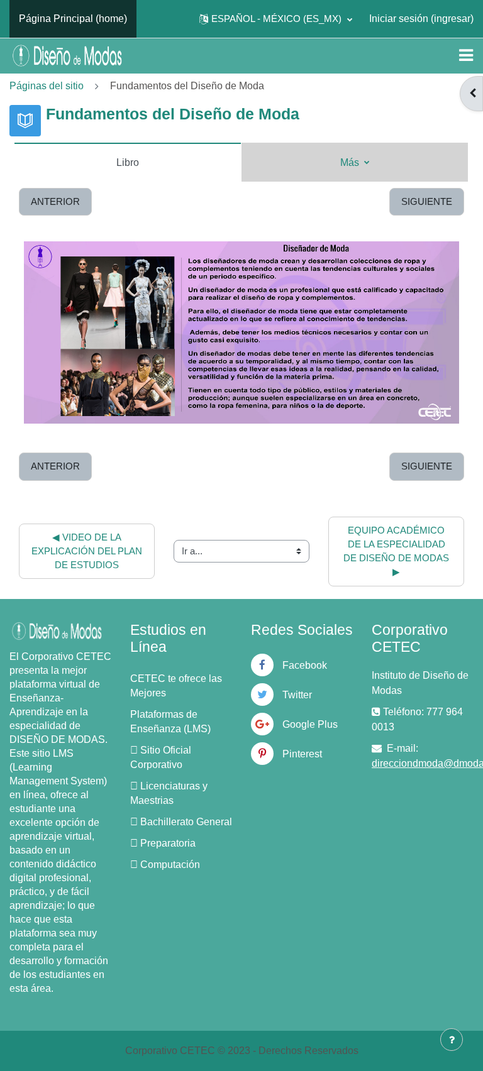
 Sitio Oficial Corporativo (160, 757)
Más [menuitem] (351, 162)
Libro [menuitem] (127, 162)
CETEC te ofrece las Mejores (176, 685)
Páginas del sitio (46, 85)
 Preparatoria (163, 843)
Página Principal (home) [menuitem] (73, 18)
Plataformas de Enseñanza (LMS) (170, 721)
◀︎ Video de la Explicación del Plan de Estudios (88, 551)
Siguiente (426, 202)
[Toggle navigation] (466, 55)
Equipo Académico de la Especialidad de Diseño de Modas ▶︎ (397, 551)
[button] (275, 19)
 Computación (165, 864)
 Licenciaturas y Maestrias (169, 793)
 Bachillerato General (181, 821)
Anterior (55, 202)
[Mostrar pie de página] (451, 1039)
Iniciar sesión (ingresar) (421, 18)
